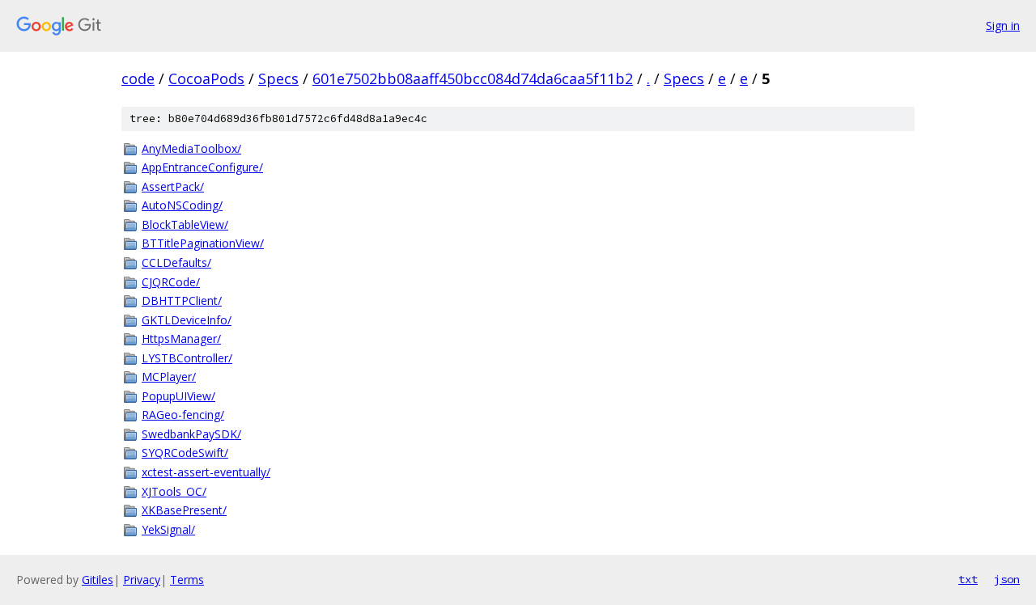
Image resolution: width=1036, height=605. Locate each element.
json (1007, 579)
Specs (278, 78)
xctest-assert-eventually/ (206, 472)
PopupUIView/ (178, 396)
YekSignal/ (168, 529)
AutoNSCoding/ (182, 205)
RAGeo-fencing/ (183, 414)
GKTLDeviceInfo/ (186, 320)
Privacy (141, 579)
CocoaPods (206, 78)
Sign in (1003, 25)
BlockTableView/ (185, 224)
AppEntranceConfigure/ (202, 167)
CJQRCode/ (171, 282)
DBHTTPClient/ (182, 300)
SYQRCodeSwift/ (185, 452)
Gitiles (97, 579)
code (138, 78)
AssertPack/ (173, 186)
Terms (187, 579)
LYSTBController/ (187, 358)
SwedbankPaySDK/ (191, 434)
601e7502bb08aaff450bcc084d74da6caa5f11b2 (472, 78)
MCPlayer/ (169, 376)
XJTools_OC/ (174, 491)
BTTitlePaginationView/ (203, 243)
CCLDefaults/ (176, 262)
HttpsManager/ (181, 338)
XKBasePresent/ (184, 510)
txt (968, 579)
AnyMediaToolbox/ (191, 148)
